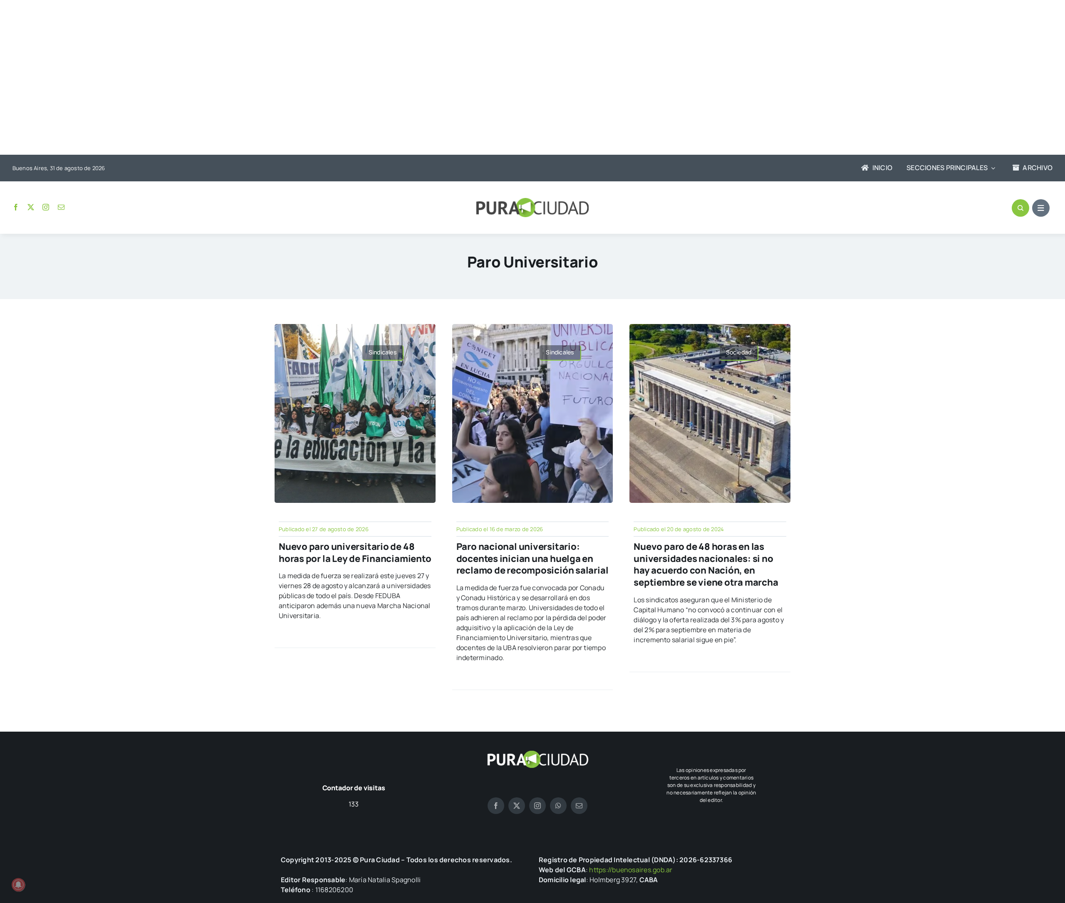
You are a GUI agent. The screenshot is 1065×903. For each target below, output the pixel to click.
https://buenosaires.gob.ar (630, 869)
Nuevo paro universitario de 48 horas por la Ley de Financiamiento (355, 552)
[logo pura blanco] (537, 753)
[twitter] (30, 207)
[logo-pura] (532, 201)
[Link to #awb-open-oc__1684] (1041, 208)
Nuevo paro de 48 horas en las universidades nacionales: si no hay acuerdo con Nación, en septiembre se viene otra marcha (706, 564)
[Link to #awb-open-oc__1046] (1020, 208)
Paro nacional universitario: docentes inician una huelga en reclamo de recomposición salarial (532, 558)
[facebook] (15, 207)
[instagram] (45, 207)
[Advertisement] (524, 78)
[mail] (61, 207)
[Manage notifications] (18, 884)
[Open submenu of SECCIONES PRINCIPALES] (991, 168)
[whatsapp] (558, 805)
